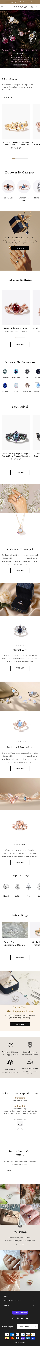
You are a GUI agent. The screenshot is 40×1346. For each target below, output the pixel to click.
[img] (20, 1097)
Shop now (7, 97)
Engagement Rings (24, 199)
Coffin (17, 896)
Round (6, 896)
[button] (2, 7)
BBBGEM (22, 1342)
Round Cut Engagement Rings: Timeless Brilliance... (14, 943)
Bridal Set (8, 198)
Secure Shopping (30, 1052)
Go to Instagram (20, 1244)
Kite (28, 896)
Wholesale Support (30, 1069)
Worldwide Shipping (10, 1052)
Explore (20, 345)
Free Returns (10, 1069)
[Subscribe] (33, 1170)
